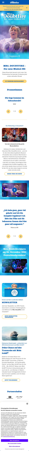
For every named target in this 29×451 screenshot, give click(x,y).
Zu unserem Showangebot (14, 81)
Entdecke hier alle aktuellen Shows (13, 9)
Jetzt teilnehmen (11, 380)
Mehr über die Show (14, 174)
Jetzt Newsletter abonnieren (11, 316)
